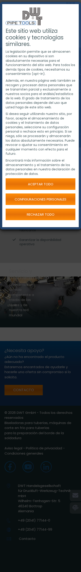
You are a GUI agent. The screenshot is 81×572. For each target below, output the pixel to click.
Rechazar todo (40, 214)
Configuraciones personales (40, 199)
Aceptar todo (40, 184)
